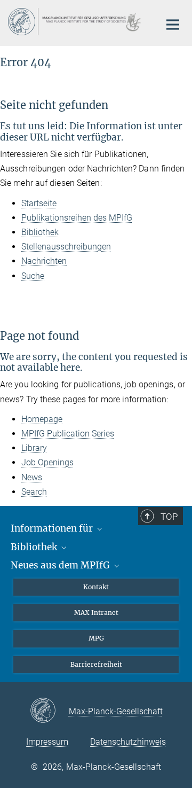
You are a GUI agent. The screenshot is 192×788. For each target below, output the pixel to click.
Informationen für (53, 528)
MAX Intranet (96, 612)
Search (34, 492)
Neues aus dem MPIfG (61, 565)
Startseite (39, 203)
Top (169, 516)
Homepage (41, 419)
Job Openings (47, 462)
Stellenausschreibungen (66, 246)
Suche (32, 276)
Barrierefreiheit (96, 664)
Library (34, 448)
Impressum (47, 742)
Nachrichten (44, 261)
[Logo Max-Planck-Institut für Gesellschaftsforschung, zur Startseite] (76, 21)
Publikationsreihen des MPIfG (76, 218)
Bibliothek (40, 232)
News (31, 477)
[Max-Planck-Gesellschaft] (49, 711)
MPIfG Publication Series (67, 433)
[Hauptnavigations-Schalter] (172, 24)
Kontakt (96, 587)
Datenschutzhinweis (128, 742)
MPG (96, 638)
